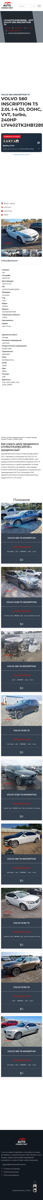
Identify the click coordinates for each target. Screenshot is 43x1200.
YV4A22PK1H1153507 (21, 996)
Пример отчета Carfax (21, 154)
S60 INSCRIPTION (14, 30)
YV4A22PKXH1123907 (21, 804)
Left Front (7, 207)
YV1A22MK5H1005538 (21, 547)
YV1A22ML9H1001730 (21, 868)
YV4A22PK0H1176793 (21, 739)
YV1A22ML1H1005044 (21, 675)
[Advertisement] (21, 66)
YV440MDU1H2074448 (21, 611)
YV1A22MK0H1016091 (21, 1060)
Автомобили (19, 28)
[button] (40, 221)
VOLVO (29, 28)
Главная (7, 28)
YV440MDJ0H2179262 (21, 932)
